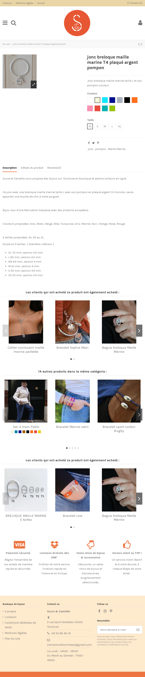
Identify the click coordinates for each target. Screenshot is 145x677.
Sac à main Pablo (26, 427)
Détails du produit (32, 167)
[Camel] (23, 431)
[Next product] (141, 44)
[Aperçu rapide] (29, 342)
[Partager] (89, 143)
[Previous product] (139, 44)
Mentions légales (25, 3)
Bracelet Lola (72, 516)
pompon (100, 149)
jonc (90, 149)
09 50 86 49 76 (61, 633)
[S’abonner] (138, 630)
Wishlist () (136, 3)
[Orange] (31, 431)
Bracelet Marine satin (72, 427)
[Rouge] (35, 431)
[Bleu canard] (16, 431)
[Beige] (12, 431)
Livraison (7, 3)
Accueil (41, 3)
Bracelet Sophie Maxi (72, 348)
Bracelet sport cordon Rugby (119, 429)
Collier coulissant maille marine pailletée (26, 350)
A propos (10, 611)
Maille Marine (116, 149)
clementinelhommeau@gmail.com (69, 644)
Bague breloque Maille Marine (119, 350)
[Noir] (27, 431)
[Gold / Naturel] (39, 431)
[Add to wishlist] (23, 342)
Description (10, 167)
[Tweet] (93, 143)
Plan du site (12, 638)
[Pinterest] (98, 143)
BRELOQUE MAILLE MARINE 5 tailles (26, 518)
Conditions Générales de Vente (20, 625)
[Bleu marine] (20, 431)
